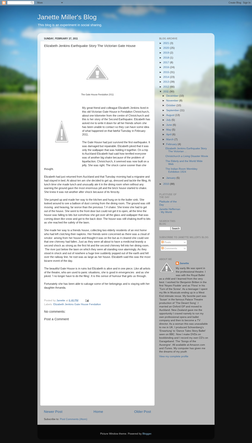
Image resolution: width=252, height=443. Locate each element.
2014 (166, 77)
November (172, 100)
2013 (166, 81)
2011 (166, 91)
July (169, 120)
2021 (166, 43)
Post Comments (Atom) (73, 419)
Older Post (142, 412)
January (171, 178)
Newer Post (53, 412)
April (169, 134)
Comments (170, 248)
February (172, 144)
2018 (166, 57)
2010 (166, 184)
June (169, 124)
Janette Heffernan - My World (169, 210)
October (171, 105)
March (170, 139)
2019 (166, 52)
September (173, 110)
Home (98, 412)
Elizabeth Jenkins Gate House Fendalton (77, 304)
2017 (166, 62)
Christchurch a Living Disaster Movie (186, 156)
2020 (166, 48)
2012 (166, 86)
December (172, 95)
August (170, 115)
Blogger (146, 433)
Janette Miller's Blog (67, 17)
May (169, 129)
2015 (166, 72)
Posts (167, 242)
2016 (166, 67)
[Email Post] (86, 300)
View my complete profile (173, 356)
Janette (184, 263)
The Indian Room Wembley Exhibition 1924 (181, 170)
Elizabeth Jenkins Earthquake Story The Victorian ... (186, 150)
